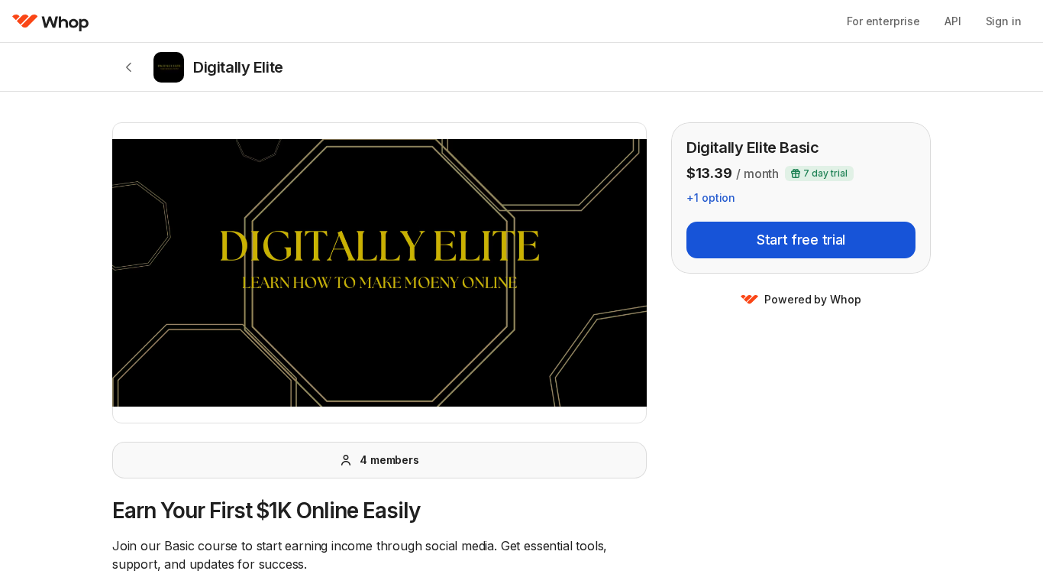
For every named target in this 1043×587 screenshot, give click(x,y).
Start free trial (801, 240)
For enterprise (883, 21)
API (953, 21)
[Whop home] (50, 21)
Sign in (1004, 21)
